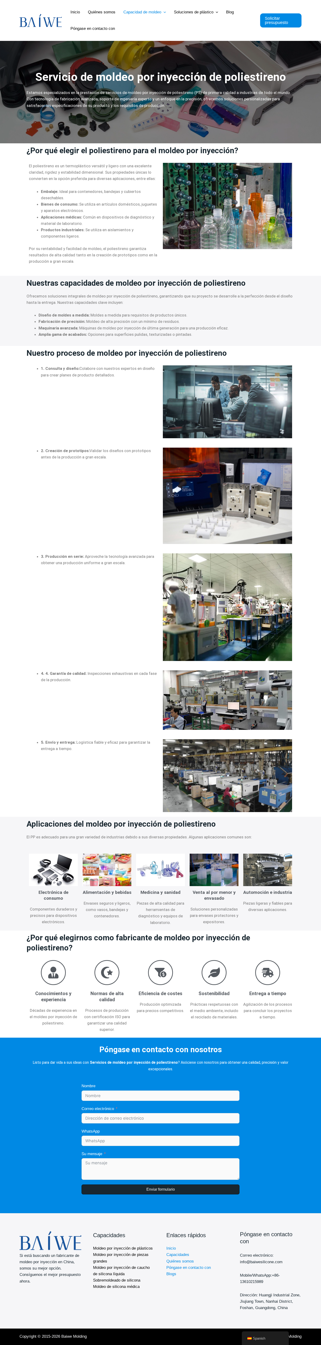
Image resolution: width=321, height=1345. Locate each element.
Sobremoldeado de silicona (116, 1280)
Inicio (75, 12)
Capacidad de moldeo (142, 12)
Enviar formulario (160, 1189)
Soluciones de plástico (193, 12)
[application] (163, 12)
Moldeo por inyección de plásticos (123, 1248)
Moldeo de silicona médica (116, 1286)
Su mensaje (92, 1154)
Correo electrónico (98, 1108)
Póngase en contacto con (92, 28)
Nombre (88, 1086)
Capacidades (177, 1254)
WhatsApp (91, 1131)
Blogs (171, 1274)
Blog (230, 12)
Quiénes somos (101, 12)
